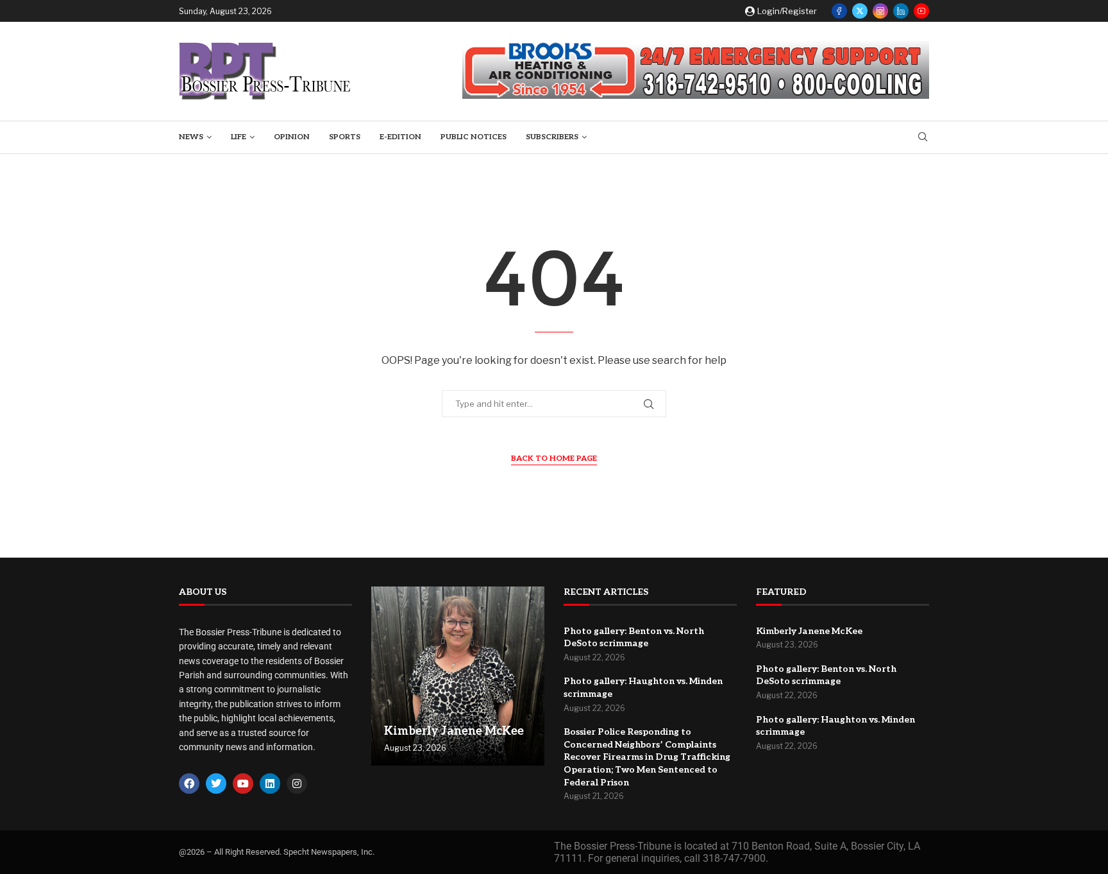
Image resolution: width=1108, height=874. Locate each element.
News (191, 137)
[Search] (922, 137)
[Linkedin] (901, 11)
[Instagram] (880, 11)
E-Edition (400, 137)
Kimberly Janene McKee (454, 731)
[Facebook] (839, 11)
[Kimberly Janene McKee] (457, 676)
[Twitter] (860, 11)
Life (238, 137)
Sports (344, 137)
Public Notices (474, 137)
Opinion (292, 137)
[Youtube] (921, 11)
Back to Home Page (554, 458)
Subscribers (552, 137)
